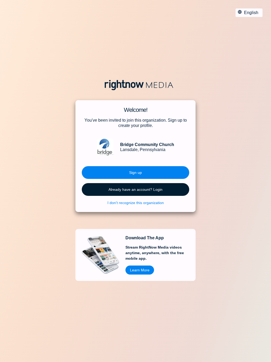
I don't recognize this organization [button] (135, 203)
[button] (135, 172)
